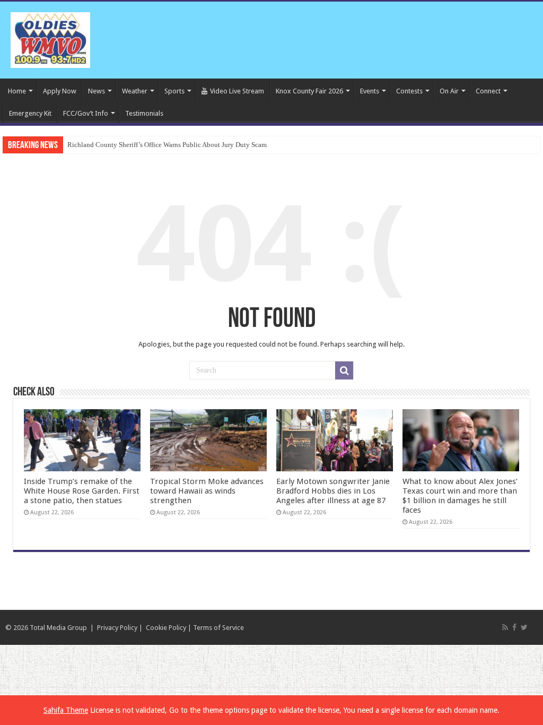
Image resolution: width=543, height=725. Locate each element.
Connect (488, 91)
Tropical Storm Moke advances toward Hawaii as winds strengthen (207, 491)
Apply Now (59, 91)
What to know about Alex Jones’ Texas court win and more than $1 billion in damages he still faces (460, 496)
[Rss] (505, 627)
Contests (409, 91)
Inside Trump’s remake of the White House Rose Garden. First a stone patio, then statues (81, 491)
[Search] (344, 370)
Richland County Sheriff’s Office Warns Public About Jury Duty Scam (167, 145)
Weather (134, 91)
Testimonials (144, 113)
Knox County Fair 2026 (309, 91)
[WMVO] (50, 38)
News (96, 91)
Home (17, 91)
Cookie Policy (166, 628)
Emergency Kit (30, 113)
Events (369, 91)
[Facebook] (514, 627)
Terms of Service (218, 628)
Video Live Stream (237, 91)
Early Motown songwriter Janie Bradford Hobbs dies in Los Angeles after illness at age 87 (333, 491)
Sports (174, 91)
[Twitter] (524, 627)
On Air (449, 91)
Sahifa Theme (65, 710)
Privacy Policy (117, 628)
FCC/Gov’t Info (85, 113)
